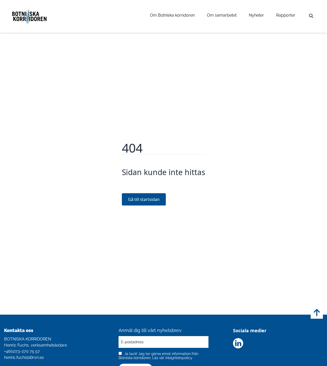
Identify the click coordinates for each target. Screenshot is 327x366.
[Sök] (311, 15)
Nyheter (256, 15)
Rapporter (285, 15)
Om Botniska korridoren (172, 15)
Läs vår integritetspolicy (172, 358)
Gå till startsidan (144, 199)
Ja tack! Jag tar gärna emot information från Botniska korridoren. (158, 356)
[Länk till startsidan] (29, 16)
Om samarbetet (222, 15)
